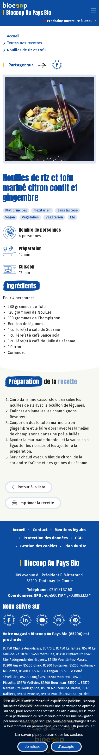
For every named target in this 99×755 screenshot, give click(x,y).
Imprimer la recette (36, 503)
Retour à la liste (31, 487)
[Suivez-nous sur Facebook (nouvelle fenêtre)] (9, 620)
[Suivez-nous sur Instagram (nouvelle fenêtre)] (59, 620)
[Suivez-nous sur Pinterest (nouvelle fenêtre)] (75, 620)
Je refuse (32, 746)
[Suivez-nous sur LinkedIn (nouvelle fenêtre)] (25, 620)
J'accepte (66, 746)
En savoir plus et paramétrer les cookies (49, 734)
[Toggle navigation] (93, 12)
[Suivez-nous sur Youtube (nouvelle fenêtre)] (42, 620)
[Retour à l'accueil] (15, 6)
